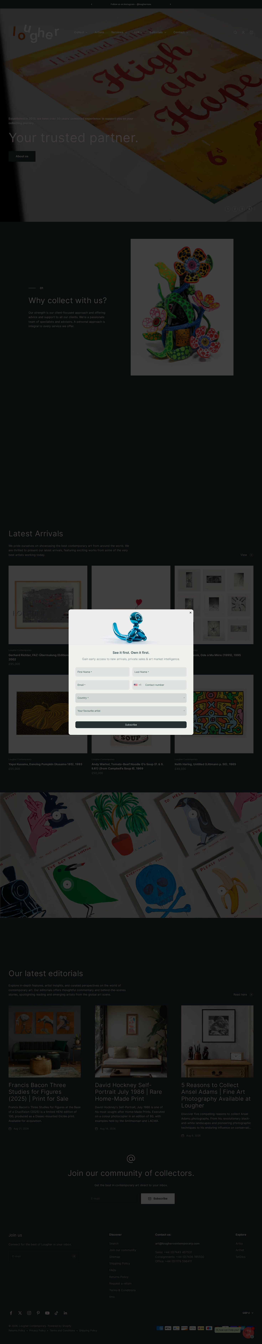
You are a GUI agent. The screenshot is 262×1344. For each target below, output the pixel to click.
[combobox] (137, 685)
